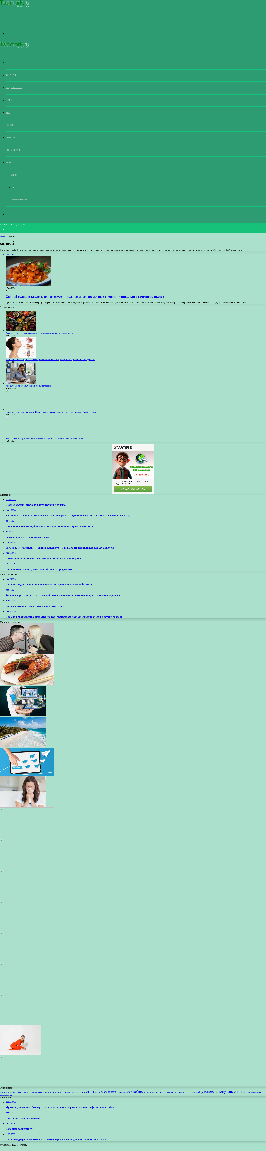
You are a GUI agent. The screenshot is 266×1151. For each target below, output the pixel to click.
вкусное (6, 1092)
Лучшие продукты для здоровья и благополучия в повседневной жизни (39, 333)
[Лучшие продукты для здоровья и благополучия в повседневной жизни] (21, 331)
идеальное (57, 1092)
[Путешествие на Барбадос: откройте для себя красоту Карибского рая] (23, 746)
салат (253, 1092)
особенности (108, 1091)
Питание (11, 137)
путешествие (210, 1091)
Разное (10, 162)
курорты (80, 1092)
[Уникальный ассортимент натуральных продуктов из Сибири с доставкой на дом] (21, 436)
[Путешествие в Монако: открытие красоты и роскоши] (23, 992)
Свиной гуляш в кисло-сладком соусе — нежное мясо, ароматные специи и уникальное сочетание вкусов (85, 296)
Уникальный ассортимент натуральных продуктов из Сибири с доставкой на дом (44, 438)
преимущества (166, 1092)
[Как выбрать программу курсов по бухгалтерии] (21, 383)
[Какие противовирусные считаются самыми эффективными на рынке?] (23, 806)
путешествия (232, 1091)
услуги (9, 1095)
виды (1, 1092)
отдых (119, 1092)
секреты (258, 1092)
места (97, 1092)
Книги (14, 175)
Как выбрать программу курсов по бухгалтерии (28, 386)
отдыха (125, 1092)
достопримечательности (42, 1092)
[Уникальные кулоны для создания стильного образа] (27, 837)
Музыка (15, 187)
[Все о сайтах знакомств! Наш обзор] (27, 653)
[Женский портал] (14, 6)
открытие (146, 1092)
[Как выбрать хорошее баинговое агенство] (23, 715)
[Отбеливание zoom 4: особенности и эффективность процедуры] (24, 1023)
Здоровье (11, 75)
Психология (13, 150)
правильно (155, 1092)
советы (3, 1095)
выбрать (26, 1091)
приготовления (193, 1092)
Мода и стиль (14, 87)
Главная (3, 236)
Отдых (9, 100)
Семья (9, 125)
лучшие (89, 1091)
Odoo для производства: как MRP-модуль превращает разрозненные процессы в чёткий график (51, 412)
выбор (18, 1092)
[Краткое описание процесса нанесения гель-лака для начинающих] (27, 930)
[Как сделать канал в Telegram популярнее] (27, 775)
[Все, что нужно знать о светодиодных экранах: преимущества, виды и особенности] (27, 868)
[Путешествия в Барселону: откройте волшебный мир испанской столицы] (23, 899)
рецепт (246, 1091)
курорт (72, 1092)
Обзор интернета (19, 200)
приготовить (180, 1092)
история (65, 1092)
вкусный (13, 1092)
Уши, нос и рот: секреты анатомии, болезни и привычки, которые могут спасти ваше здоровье (50, 359)
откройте (135, 1091)
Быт (8, 112)
